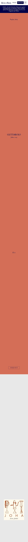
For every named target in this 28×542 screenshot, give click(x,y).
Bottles (20, 2)
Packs (14, 2)
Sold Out (14, 368)
